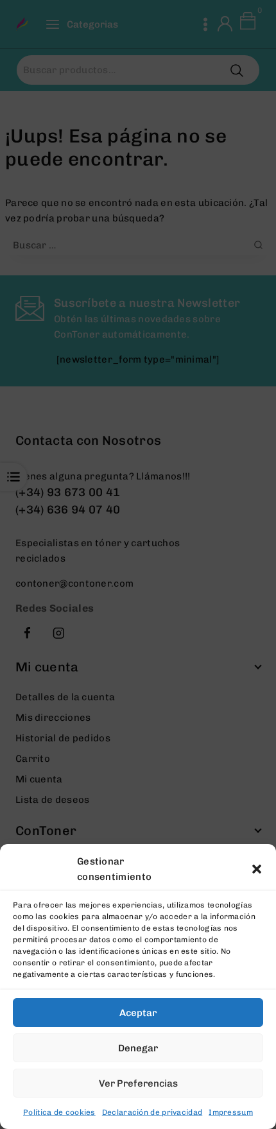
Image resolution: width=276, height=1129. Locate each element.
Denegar (138, 1048)
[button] (256, 869)
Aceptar (138, 1013)
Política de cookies (59, 1112)
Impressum (231, 1112)
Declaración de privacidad (152, 1112)
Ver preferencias (138, 1083)
